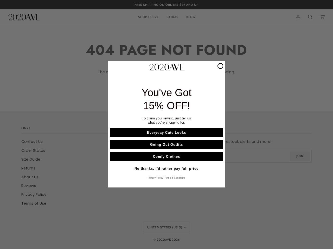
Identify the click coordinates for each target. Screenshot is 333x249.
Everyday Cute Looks (166, 133)
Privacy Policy (155, 178)
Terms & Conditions (174, 178)
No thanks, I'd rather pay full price (166, 169)
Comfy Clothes (166, 157)
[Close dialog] (220, 66)
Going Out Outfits (166, 145)
